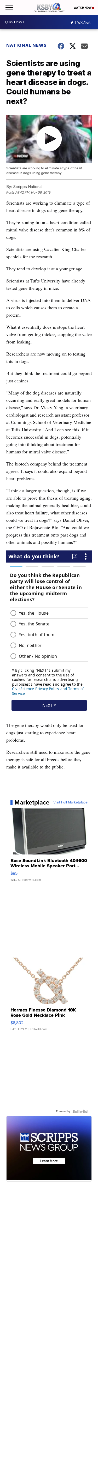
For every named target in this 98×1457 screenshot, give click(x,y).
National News (26, 45)
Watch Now (83, 7)
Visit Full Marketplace (70, 802)
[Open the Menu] (9, 7)
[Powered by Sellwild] (80, 1111)
